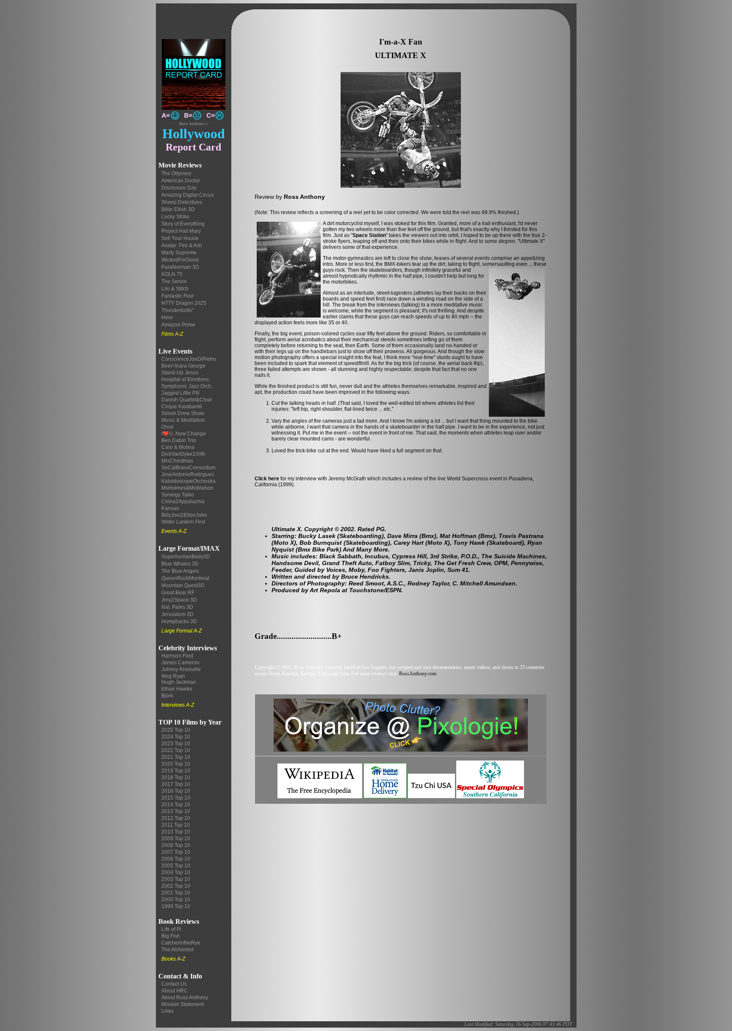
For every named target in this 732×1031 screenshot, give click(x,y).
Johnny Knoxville (181, 669)
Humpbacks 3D (179, 621)
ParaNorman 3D (180, 267)
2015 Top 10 (175, 798)
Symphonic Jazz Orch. (187, 386)
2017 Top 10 (175, 784)
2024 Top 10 (175, 737)
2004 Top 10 (175, 872)
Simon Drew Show (182, 413)
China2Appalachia (183, 501)
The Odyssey (176, 173)
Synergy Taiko (177, 495)
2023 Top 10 (175, 744)
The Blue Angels (180, 571)
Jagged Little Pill (180, 393)
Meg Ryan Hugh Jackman (178, 679)
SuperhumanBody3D (185, 557)
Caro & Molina (177, 447)
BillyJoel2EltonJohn (184, 515)
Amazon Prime (178, 325)
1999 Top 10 (175, 906)
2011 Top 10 (175, 825)
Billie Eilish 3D (178, 209)
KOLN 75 (172, 274)
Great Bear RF (177, 593)
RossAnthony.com (417, 674)
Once (167, 427)
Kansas (170, 508)
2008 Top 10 (175, 845)
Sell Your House (180, 238)
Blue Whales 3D (180, 564)
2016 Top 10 (175, 791)
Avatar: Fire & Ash (181, 245)
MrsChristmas (177, 461)
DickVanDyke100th (183, 454)
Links (167, 1011)
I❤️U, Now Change (183, 434)
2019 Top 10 (175, 771)
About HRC (174, 991)
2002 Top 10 (175, 886)
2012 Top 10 (175, 818)
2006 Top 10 (175, 859)
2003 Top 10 (175, 879)
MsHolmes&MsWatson (187, 488)
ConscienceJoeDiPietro (188, 359)
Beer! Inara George (183, 366)
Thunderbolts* (177, 310)
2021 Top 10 (175, 757)
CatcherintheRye (180, 943)
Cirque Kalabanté (181, 407)
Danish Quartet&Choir (186, 400)
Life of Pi (171, 929)
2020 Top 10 (175, 764)
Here (167, 317)
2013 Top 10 (175, 811)
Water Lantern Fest (183, 522)
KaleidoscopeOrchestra (188, 481)
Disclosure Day (179, 188)
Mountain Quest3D (183, 585)
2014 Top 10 (175, 805)
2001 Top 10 (175, 893)
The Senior (174, 281)
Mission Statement (182, 1004)
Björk (167, 696)
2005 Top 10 (175, 866)
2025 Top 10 (175, 730)
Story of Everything (183, 224)
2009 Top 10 (175, 839)
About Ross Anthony (184, 997)
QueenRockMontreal (185, 578)
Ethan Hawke (176, 689)
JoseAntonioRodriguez (187, 474)
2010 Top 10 (175, 832)
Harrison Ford (177, 656)
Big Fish (170, 936)
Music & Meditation (183, 420)
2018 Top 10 (175, 777)
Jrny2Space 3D (179, 600)
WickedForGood (180, 260)
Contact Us (174, 984)
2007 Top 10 (175, 852)
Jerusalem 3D (177, 614)
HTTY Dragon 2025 (183, 303)
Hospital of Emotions (185, 379)
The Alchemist (177, 950)
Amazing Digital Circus (187, 195)
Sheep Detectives (181, 202)
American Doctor (180, 181)
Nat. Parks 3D (177, 607)
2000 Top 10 (175, 900)
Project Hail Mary (181, 231)
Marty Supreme (179, 253)
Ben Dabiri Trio (178, 440)
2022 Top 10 (175, 750)
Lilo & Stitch (175, 289)
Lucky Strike (175, 217)
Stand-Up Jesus (179, 373)
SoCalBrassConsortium (188, 468)
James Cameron (180, 663)
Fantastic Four (177, 296)
